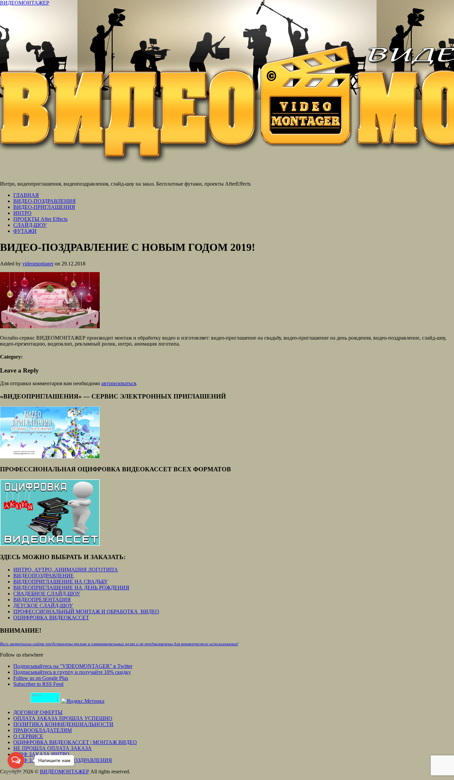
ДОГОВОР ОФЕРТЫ (37, 712)
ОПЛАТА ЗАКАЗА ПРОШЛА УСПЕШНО (62, 718)
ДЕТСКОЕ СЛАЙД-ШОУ (43, 605)
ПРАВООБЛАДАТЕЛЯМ (42, 730)
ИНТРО (22, 213)
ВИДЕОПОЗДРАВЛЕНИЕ (43, 575)
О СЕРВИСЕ (28, 736)
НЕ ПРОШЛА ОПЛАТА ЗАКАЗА (52, 748)
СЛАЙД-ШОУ (30, 225)
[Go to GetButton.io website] (16, 773)
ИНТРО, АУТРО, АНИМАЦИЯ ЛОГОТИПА (65, 569)
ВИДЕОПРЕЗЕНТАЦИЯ (42, 599)
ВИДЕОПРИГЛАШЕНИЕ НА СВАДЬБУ (60, 581)
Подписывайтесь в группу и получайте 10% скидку (72, 672)
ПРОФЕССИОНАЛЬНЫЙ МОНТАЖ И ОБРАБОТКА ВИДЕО (86, 611)
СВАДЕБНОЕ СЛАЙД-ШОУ (46, 593)
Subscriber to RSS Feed (38, 684)
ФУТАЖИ (25, 231)
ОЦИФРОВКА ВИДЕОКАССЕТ (51, 617)
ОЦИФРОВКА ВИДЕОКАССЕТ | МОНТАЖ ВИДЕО (75, 742)
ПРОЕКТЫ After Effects (40, 219)
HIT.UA (36, 695)
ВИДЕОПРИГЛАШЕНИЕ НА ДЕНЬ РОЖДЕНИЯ (71, 587)
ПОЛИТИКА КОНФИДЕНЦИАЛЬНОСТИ (63, 724)
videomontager (38, 263)
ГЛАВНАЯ (26, 195)
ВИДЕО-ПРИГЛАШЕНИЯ (44, 207)
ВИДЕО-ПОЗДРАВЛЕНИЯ (44, 201)
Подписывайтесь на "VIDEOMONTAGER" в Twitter (72, 666)
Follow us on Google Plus (40, 678)
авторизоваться (118, 383)
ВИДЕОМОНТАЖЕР (24, 3)
